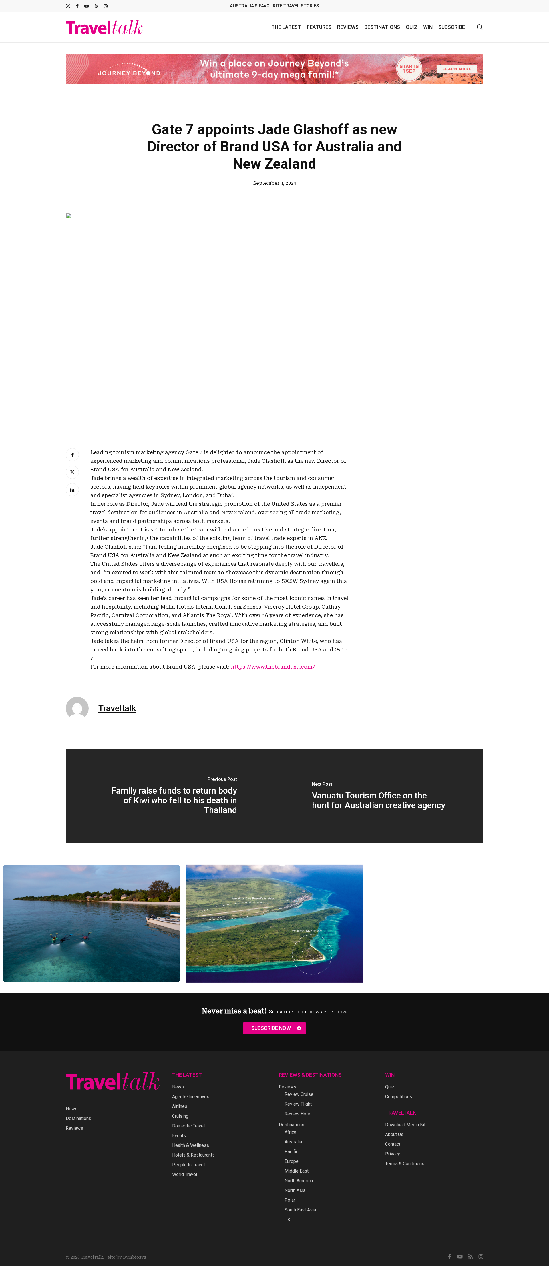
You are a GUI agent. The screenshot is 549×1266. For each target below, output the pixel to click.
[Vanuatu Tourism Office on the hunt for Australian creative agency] (378, 796)
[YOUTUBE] (86, 6)
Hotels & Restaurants (193, 1155)
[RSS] (96, 6)
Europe (292, 1161)
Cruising (180, 1116)
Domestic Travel (188, 1126)
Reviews (74, 1128)
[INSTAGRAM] (106, 6)
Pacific (291, 1151)
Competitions (398, 1096)
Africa (290, 1132)
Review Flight (298, 1104)
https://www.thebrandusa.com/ (273, 667)
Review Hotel (298, 1114)
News (71, 1108)
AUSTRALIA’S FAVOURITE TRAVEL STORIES (274, 6)
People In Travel (188, 1164)
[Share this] (72, 454)
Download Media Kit (405, 1124)
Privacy (392, 1154)
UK (287, 1219)
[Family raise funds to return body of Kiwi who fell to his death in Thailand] (170, 796)
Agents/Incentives (190, 1096)
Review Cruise (299, 1094)
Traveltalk (117, 708)
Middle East (297, 1171)
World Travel (184, 1174)
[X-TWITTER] (68, 6)
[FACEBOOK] (77, 6)
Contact (392, 1144)
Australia (293, 1142)
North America (299, 1180)
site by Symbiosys (127, 1257)
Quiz (389, 1087)
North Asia (295, 1190)
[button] (274, 1028)
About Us (394, 1134)
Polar (290, 1200)
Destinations (78, 1118)
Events (179, 1135)
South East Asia (300, 1210)
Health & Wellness (190, 1145)
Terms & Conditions (404, 1163)
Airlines (179, 1106)
